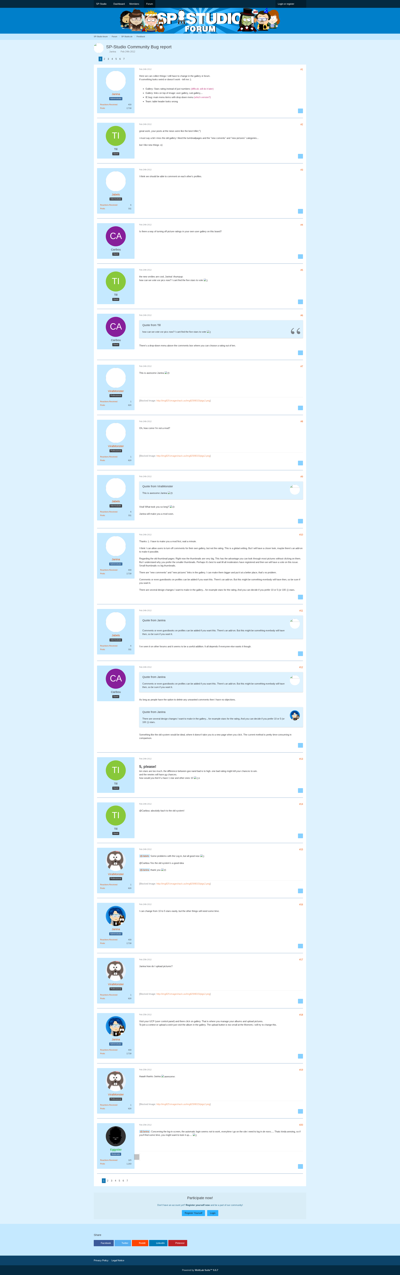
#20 (301, 1124)
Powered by (200, 1270)
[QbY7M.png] (139, 1157)
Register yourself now (198, 1205)
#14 (301, 804)
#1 (301, 69)
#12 (301, 667)
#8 (301, 421)
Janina (112, 51)
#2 (301, 124)
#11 (301, 610)
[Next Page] (128, 59)
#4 (301, 224)
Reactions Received (108, 105)
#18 (301, 1014)
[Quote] (300, 111)
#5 (301, 270)
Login (212, 1213)
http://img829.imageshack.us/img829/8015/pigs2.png (183, 400)
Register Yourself (193, 1213)
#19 (301, 1069)
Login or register (286, 4)
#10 (301, 534)
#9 (301, 476)
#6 (301, 315)
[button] (104, 1243)
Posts (102, 108)
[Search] (301, 4)
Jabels (145, 856)
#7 (301, 366)
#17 (301, 959)
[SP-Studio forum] (200, 21)
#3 (301, 169)
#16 (301, 904)
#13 (301, 759)
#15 (301, 849)
